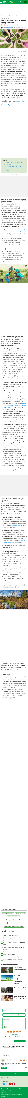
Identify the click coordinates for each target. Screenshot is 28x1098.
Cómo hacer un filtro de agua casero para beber (14, 944)
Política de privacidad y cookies (15, 1090)
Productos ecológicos (7, 914)
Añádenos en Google (21, 51)
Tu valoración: (14, 1034)
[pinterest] (13, 1084)
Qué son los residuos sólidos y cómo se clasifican (13, 948)
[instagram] (7, 1084)
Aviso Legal (4, 1090)
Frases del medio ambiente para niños (13, 960)
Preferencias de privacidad (7, 1092)
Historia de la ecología (9, 954)
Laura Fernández (8, 27)
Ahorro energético (20, 914)
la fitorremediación (17, 526)
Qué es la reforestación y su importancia (13, 542)
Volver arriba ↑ (14, 1074)
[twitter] (3, 1084)
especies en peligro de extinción (14, 404)
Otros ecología (15, 16)
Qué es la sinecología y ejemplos (20, 989)
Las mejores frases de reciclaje (11, 957)
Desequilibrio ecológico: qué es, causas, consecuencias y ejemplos (19, 980)
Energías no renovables (14, 917)
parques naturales (7, 407)
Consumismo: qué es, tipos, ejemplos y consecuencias (20, 998)
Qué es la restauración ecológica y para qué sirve (14, 163)
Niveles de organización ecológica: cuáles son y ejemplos (15, 939)
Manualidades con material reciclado (13, 926)
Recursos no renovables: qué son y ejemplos (14, 952)
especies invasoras (20, 405)
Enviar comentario (20, 1041)
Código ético (5, 1096)
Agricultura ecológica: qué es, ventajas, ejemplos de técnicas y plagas (13, 103)
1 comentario (20, 25)
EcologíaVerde (4, 16)
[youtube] (10, 1084)
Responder (4, 1067)
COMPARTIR (21, 3)
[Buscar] (26, 2)
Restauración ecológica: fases (13, 167)
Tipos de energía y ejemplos (10, 935)
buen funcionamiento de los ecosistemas (14, 231)
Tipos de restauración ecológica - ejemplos (14, 170)
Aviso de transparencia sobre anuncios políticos (12, 1094)
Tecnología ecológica (13, 923)
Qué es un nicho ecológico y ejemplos (20, 969)
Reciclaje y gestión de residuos (13, 920)
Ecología (9, 16)
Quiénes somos (22, 1088)
